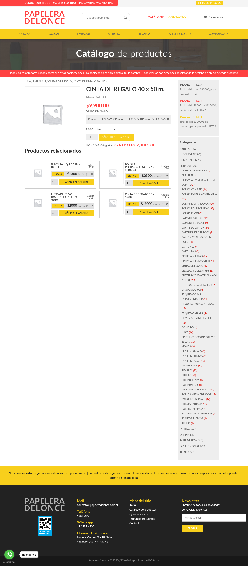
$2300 (80, 174)
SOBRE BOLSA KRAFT (194, 399)
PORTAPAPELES (190, 385)
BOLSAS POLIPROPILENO (195, 208)
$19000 (154, 204)
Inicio (28, 81)
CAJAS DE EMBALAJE (193, 223)
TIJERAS (186, 423)
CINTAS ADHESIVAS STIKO (196, 261)
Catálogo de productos (143, 510)
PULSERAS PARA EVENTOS (196, 390)
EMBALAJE (83, 34)
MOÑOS (186, 346)
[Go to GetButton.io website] (9, 562)
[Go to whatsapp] (9, 554)
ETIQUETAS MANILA (192, 313)
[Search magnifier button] (125, 17)
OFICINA (24, 34)
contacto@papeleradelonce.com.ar (97, 505)
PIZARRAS (187, 370)
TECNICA (144, 34)
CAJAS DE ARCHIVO (192, 218)
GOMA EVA (188, 327)
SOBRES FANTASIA (192, 404)
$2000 (80, 205)
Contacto (177, 17)
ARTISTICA (114, 34)
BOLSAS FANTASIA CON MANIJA (199, 194)
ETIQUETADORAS (191, 290)
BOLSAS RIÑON (190, 213)
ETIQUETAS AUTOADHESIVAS (198, 304)
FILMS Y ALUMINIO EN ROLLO (198, 318)
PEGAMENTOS (190, 366)
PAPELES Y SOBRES (179, 34)
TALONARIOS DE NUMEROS (197, 414)
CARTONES (188, 247)
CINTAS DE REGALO (60, 81)
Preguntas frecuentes (142, 519)
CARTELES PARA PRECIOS (196, 232)
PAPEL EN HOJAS (191, 361)
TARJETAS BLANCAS (192, 418)
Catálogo (156, 17)
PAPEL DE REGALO (192, 351)
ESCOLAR (54, 34)
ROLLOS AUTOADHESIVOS (196, 394)
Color (89, 129)
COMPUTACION (219, 34)
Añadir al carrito (116, 137)
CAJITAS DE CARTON (193, 228)
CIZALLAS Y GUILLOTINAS (196, 271)
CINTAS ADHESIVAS (192, 256)
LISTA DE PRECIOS (209, 3)
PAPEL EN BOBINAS (192, 356)
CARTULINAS (189, 251)
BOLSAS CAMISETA (192, 189)
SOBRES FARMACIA (192, 409)
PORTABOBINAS (191, 380)
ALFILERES (187, 175)
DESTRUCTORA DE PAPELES (197, 285)
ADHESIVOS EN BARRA (194, 171)
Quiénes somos (138, 514)
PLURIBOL (187, 375)
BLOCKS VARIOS (189, 154)
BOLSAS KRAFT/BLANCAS (196, 204)
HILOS (185, 332)
